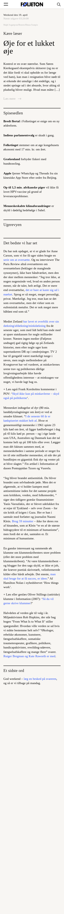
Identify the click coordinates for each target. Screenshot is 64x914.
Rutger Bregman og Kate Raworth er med (29, 656)
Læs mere (9, 98)
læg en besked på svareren (40, 678)
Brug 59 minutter (22, 521)
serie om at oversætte (16, 259)
